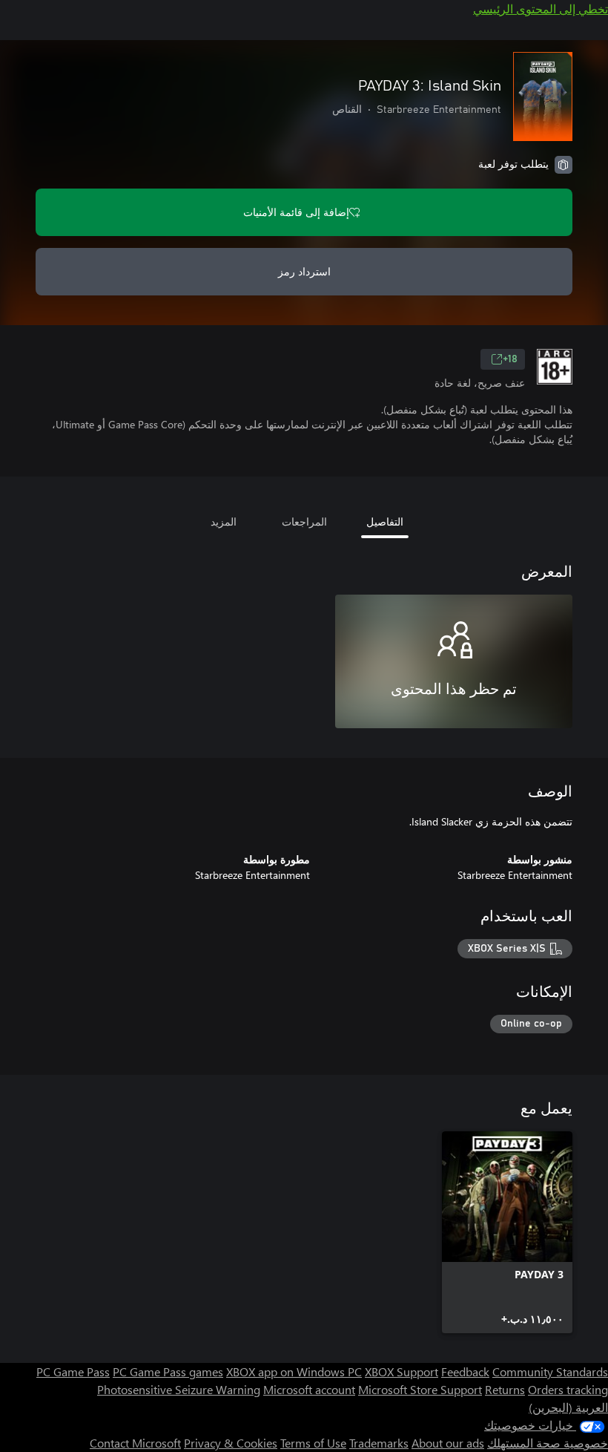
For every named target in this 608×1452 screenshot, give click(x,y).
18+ (510, 359)
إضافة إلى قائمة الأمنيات (296, 212)
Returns (505, 1389)
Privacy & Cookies (230, 1443)
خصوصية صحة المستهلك (547, 1443)
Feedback (465, 1371)
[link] (507, 1232)
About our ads (448, 1443)
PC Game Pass (73, 1371)
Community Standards (550, 1371)
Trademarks (379, 1443)
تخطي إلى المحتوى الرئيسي (540, 8)
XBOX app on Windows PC (294, 1371)
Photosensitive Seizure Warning (178, 1389)
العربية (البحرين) (568, 1407)
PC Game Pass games (168, 1371)
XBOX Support (401, 1371)
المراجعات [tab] (304, 521)
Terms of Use (313, 1443)
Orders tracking (568, 1389)
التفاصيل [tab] (384, 521)
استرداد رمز (304, 271)
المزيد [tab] (224, 521)
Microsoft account (309, 1389)
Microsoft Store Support (420, 1389)
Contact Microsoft (135, 1443)
